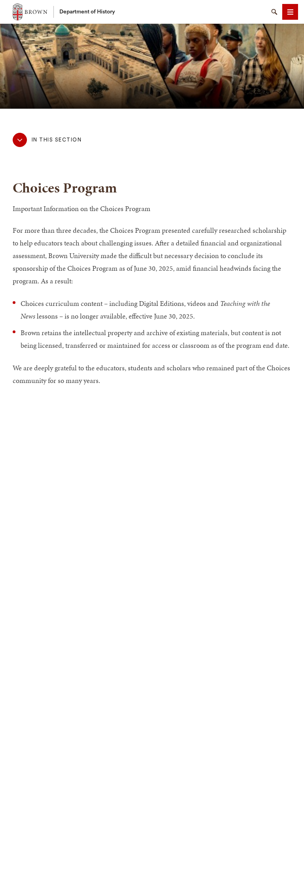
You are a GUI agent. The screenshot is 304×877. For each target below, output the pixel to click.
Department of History (87, 12)
